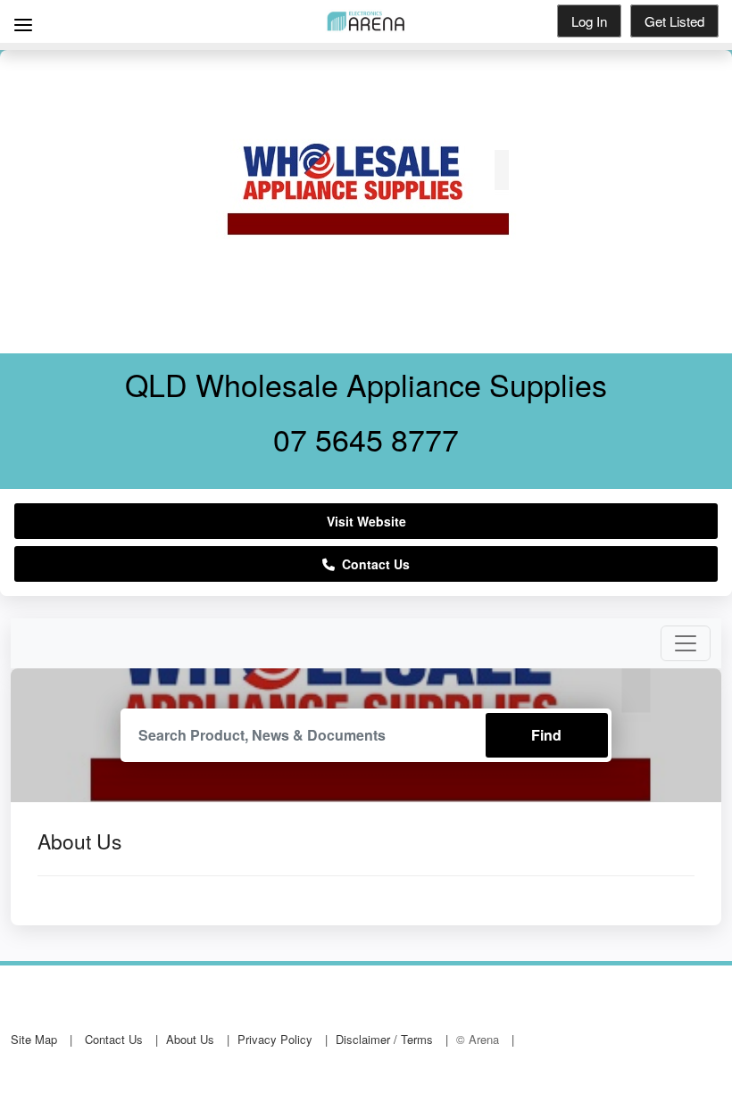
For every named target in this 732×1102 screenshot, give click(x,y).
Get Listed (674, 21)
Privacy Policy (274, 1039)
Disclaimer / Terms (384, 1039)
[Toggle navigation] (686, 643)
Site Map (34, 1039)
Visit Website (366, 521)
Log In (589, 21)
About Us (190, 1039)
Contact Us (372, 564)
